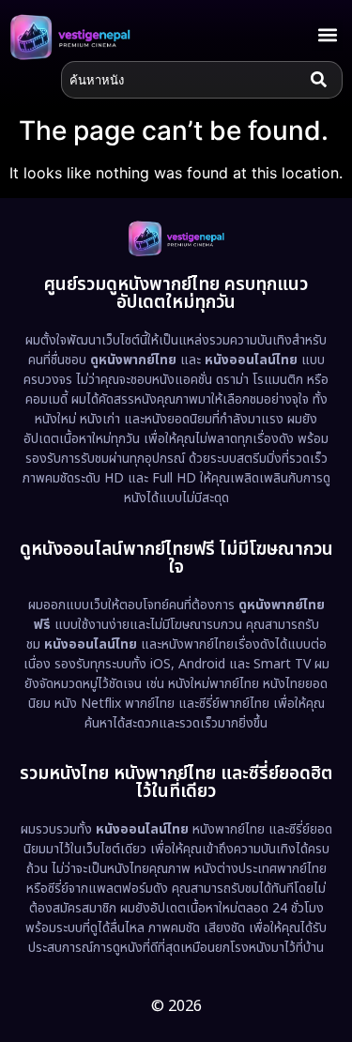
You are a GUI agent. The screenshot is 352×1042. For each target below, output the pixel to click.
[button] (327, 35)
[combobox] (182, 80)
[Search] (323, 80)
